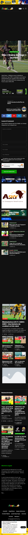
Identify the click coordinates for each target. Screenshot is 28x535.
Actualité (5, 318)
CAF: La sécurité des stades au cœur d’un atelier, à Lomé (20, 362)
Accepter (23, 527)
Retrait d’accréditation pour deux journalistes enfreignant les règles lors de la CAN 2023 (18, 252)
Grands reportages (14, 51)
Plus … (3, 493)
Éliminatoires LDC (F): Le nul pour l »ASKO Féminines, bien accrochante (7, 346)
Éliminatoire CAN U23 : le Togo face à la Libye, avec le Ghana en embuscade (7, 362)
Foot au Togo (5, 402)
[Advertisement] (14, 26)
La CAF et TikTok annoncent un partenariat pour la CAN (20, 439)
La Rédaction (9, 60)
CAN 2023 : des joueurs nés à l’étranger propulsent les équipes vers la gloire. (20, 411)
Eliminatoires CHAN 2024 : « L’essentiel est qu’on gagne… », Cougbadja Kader (17, 235)
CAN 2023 (23, 402)
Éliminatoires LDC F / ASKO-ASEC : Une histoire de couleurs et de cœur (13, 324)
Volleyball (17, 342)
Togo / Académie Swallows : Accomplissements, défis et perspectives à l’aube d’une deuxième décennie (7, 442)
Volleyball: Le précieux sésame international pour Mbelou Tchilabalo (20, 346)
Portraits (11, 516)
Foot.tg (5, 334)
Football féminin (12, 318)
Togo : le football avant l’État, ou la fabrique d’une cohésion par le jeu (7, 410)
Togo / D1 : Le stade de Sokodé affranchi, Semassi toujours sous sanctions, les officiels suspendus (17, 244)
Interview (24, 513)
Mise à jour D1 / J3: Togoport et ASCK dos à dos (17, 225)
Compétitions (12, 511)
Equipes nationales (20, 511)
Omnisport (17, 340)
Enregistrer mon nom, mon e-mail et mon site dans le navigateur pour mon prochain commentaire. (14, 160)
